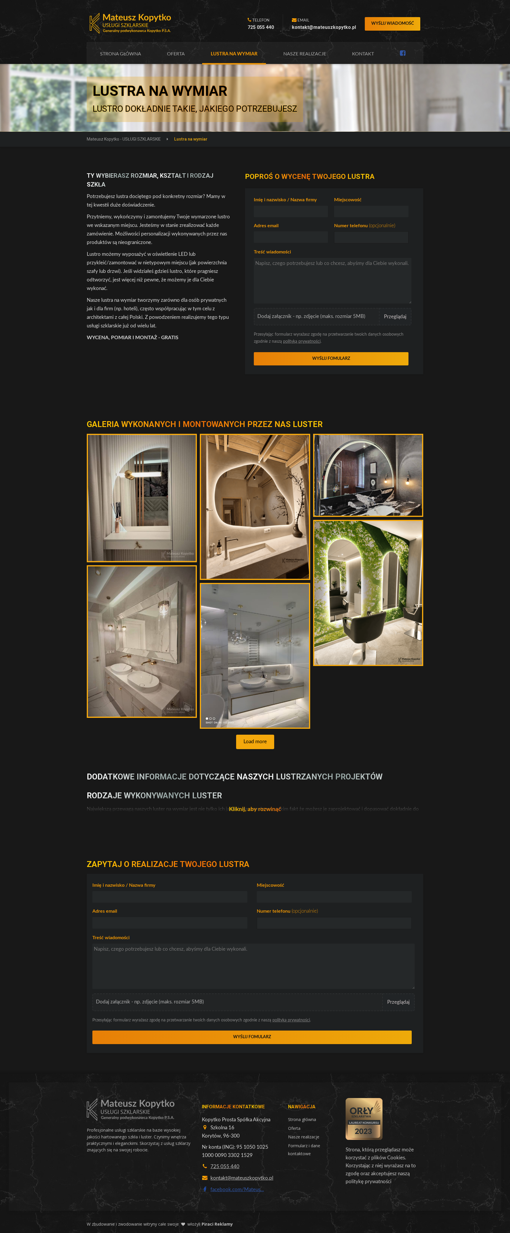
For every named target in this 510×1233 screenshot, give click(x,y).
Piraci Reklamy (217, 1224)
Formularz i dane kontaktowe (304, 1149)
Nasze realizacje (304, 54)
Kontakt (363, 54)
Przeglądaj (395, 316)
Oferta (176, 54)
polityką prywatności (302, 341)
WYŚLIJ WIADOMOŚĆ (392, 24)
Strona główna (120, 54)
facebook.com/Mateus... (237, 1189)
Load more (255, 741)
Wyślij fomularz (331, 359)
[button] (142, 498)
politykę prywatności (368, 1181)
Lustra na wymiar (234, 54)
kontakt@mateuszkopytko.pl (241, 1178)
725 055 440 (224, 1166)
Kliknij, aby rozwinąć (255, 809)
